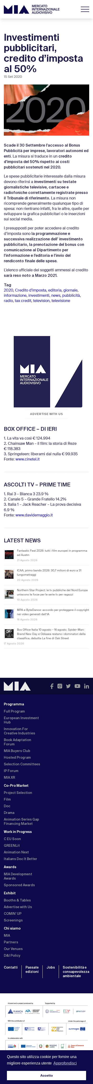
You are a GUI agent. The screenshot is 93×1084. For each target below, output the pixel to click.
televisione (61, 301)
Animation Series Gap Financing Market (21, 821)
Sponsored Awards (19, 885)
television (41, 301)
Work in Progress (18, 832)
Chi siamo (12, 928)
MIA (7, 935)
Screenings (13, 920)
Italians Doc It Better (20, 859)
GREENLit (12, 845)
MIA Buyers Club (17, 751)
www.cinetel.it (28, 459)
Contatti (11, 967)
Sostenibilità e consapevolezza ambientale (76, 971)
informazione (15, 296)
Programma (14, 704)
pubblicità (71, 296)
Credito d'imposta (30, 290)
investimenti (38, 296)
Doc (7, 806)
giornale (70, 290)
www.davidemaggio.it (34, 515)
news (55, 296)
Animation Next (16, 852)
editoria (55, 290)
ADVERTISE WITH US (46, 414)
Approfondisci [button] (65, 1063)
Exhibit (10, 893)
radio (8, 301)
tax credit (23, 301)
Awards (10, 867)
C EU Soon (12, 839)
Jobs (50, 967)
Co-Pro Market (16, 785)
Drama (9, 813)
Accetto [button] (46, 1075)
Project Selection (18, 793)
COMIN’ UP (12, 913)
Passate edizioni (32, 969)
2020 (8, 290)
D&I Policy (12, 955)
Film (7, 799)
